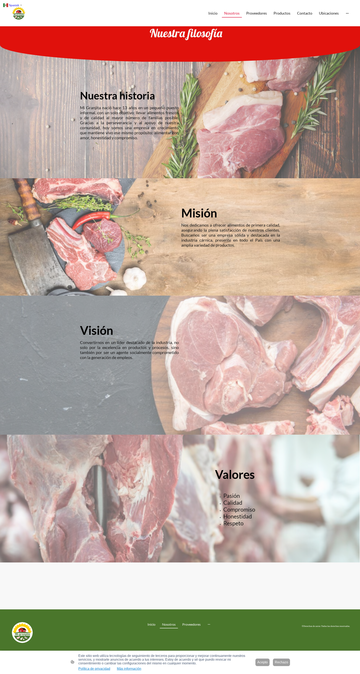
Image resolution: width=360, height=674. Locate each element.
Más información (129, 668)
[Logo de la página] (18, 13)
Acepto (262, 662)
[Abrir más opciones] (347, 13)
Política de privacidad (94, 668)
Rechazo (281, 662)
